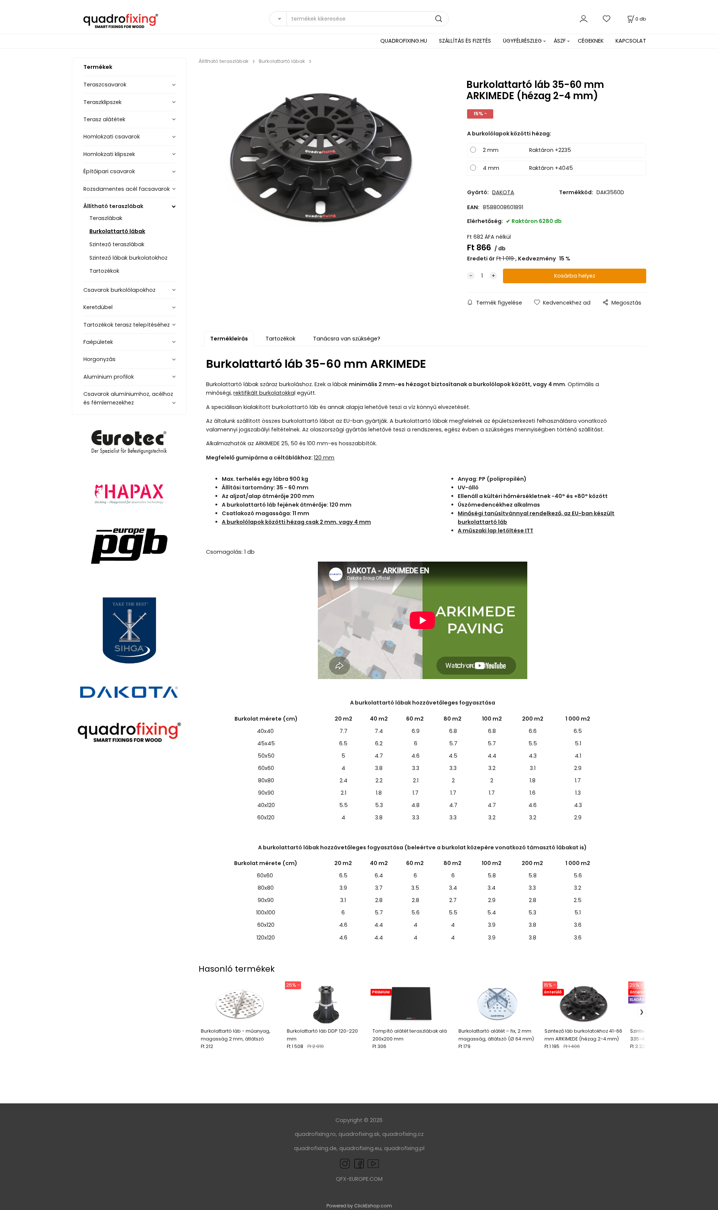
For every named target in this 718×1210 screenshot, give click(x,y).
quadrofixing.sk (359, 1134)
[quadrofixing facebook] (357, 1163)
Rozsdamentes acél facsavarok (126, 189)
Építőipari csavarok (109, 171)
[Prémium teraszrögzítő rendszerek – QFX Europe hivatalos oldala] (129, 732)
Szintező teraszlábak (116, 244)
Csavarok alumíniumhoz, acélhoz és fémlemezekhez (128, 398)
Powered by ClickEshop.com (359, 1206)
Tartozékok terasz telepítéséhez (126, 325)
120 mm (324, 457)
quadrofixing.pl (404, 1148)
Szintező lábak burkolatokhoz (128, 258)
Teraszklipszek (102, 102)
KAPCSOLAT (631, 41)
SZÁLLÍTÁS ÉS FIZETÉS (465, 41)
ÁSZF (560, 41)
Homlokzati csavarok (111, 136)
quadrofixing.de (315, 1148)
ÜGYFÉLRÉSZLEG (522, 41)
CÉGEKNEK (591, 41)
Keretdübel (98, 307)
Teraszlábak (105, 218)
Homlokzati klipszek (109, 154)
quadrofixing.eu (360, 1148)
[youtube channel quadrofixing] (373, 1163)
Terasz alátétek (104, 119)
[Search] (277, 18)
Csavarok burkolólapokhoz (119, 290)
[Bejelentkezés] (583, 18)
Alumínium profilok (108, 377)
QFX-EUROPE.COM (359, 1179)
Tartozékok (104, 271)
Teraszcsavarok (104, 84)
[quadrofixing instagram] (344, 1163)
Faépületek (98, 342)
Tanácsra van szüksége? (346, 338)
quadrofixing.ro (315, 1134)
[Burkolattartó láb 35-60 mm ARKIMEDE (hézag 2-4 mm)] (321, 158)
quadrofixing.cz (403, 1134)
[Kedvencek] (607, 18)
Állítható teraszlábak (113, 206)
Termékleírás (229, 338)
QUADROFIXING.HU (403, 41)
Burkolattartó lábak (117, 231)
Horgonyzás (99, 359)
